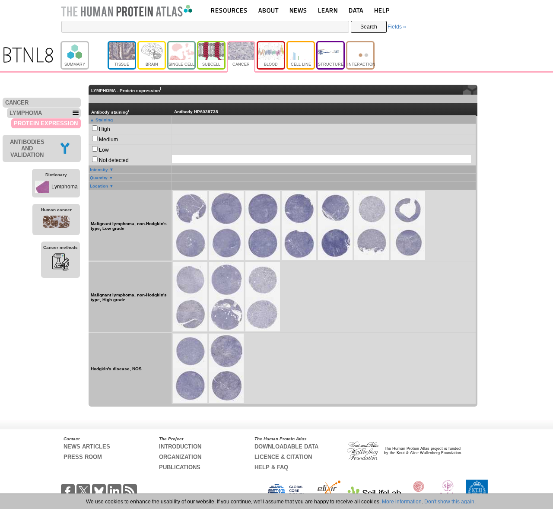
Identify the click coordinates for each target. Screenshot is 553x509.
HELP (382, 10)
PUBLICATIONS (179, 467)
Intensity (99, 169)
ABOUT (268, 10)
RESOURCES (229, 10)
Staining (104, 120)
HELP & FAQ (271, 467)
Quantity (99, 177)
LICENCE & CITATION (283, 457)
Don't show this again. (450, 502)
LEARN (328, 10)
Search (368, 27)
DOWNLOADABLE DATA (286, 446)
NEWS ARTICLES (87, 446)
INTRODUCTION (180, 446)
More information (402, 502)
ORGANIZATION (180, 457)
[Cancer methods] (60, 263)
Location (99, 186)
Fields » (397, 27)
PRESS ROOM (83, 457)
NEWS (298, 10)
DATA (356, 10)
